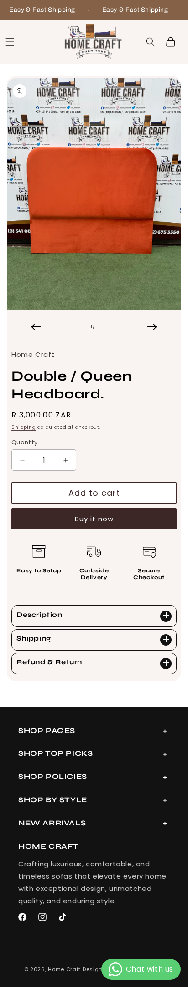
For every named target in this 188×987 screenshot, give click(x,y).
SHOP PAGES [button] (46, 730)
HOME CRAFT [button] (48, 846)
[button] (10, 42)
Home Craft (64, 969)
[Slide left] (36, 327)
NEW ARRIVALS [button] (52, 823)
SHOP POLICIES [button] (52, 776)
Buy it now (94, 519)
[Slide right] (152, 327)
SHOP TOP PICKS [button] (55, 753)
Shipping (23, 427)
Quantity (24, 442)
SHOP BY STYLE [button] (52, 799)
